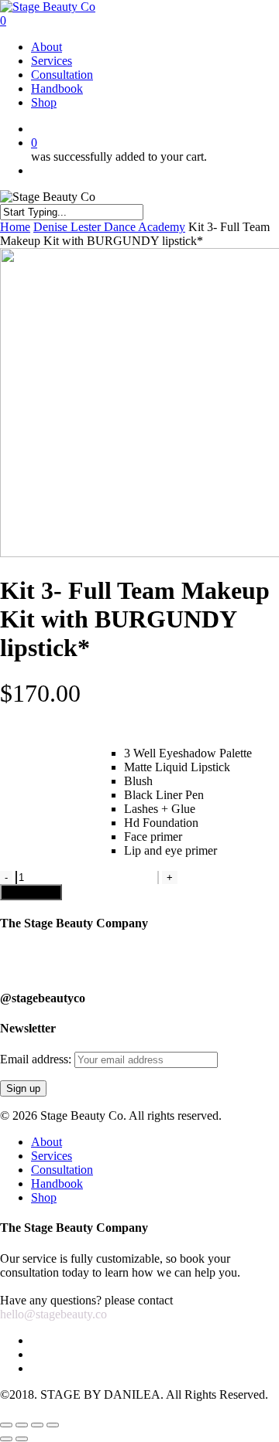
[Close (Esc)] (6, 1425)
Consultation (62, 1169)
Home (15, 226)
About (46, 1141)
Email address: (37, 1059)
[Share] (22, 1425)
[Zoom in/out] (52, 1425)
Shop (44, 1197)
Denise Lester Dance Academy (109, 226)
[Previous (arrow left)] (6, 1439)
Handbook (57, 1183)
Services (51, 1155)
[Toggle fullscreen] (37, 1425)
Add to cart (31, 892)
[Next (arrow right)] (22, 1439)
